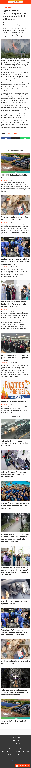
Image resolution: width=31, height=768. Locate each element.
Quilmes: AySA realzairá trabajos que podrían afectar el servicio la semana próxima (15, 261)
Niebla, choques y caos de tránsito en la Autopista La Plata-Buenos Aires (15, 443)
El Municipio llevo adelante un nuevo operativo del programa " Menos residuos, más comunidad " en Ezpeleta (15, 571)
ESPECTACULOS (15, 743)
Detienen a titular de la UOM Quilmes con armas (14, 602)
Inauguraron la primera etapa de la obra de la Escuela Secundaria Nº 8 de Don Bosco (14, 304)
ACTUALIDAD (7, 7)
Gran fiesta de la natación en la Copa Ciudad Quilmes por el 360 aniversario (15, 505)
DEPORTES (15, 740)
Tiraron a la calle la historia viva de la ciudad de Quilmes (14, 218)
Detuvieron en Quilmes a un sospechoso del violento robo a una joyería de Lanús (14, 474)
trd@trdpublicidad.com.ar (15, 755)
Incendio (14, 133)
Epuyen (9, 133)
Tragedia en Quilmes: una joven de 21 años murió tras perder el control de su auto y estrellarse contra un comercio (15, 537)
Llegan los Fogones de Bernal (13, 401)
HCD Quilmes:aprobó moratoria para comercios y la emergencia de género (14, 357)
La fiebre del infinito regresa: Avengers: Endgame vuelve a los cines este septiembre (14, 692)
